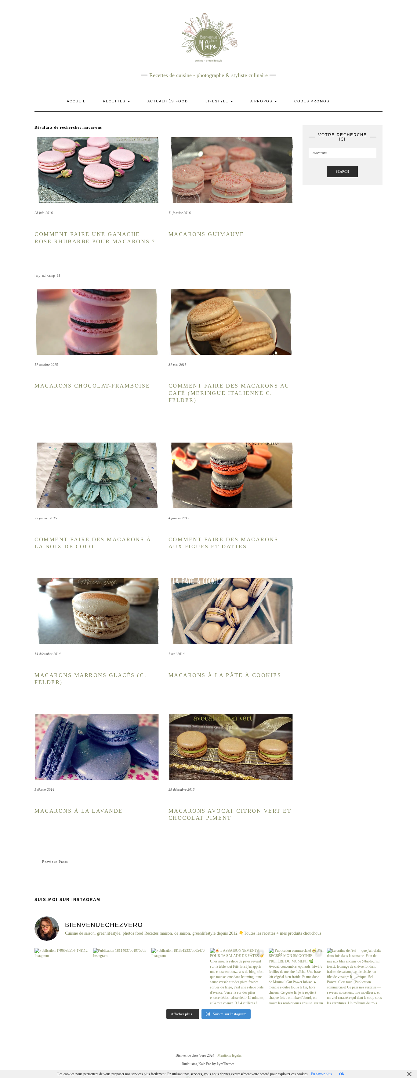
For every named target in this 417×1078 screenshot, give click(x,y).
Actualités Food (167, 101)
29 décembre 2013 (182, 789)
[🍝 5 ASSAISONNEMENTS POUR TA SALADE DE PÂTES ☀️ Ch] (238, 976)
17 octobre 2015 (46, 364)
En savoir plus (321, 1074)
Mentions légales (229, 1055)
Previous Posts (55, 861)
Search (342, 171)
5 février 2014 (44, 789)
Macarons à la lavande (78, 811)
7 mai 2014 (177, 654)
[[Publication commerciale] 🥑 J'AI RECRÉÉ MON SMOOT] (296, 976)
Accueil (76, 101)
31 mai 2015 (178, 364)
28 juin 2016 (43, 213)
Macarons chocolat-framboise (92, 386)
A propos (262, 101)
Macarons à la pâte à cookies (225, 675)
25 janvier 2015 (45, 518)
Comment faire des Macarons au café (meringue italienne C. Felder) (229, 393)
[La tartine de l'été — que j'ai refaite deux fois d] (355, 976)
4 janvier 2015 (179, 518)
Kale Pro (204, 1064)
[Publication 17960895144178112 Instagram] (62, 976)
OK (342, 1074)
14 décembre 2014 (47, 654)
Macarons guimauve (206, 234)
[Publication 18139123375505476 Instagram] (179, 976)
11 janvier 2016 (180, 213)
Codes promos (311, 101)
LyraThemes (225, 1064)
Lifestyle (217, 101)
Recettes (115, 101)
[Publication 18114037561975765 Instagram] (121, 976)
